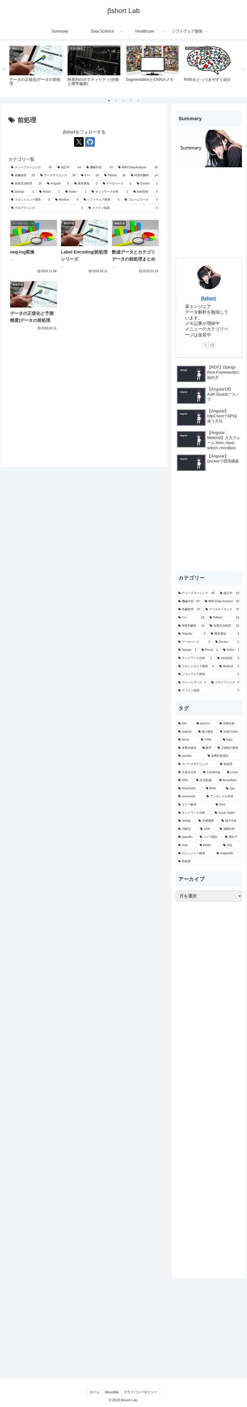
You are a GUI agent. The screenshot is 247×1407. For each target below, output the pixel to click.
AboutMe (112, 1392)
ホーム (95, 1392)
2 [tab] (116, 100)
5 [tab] (138, 100)
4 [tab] (130, 100)
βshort (208, 298)
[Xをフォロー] (79, 142)
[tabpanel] (35, 68)
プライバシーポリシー (141, 1392)
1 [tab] (109, 100)
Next (243, 69)
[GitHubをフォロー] (90, 142)
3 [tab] (123, 100)
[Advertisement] (84, 398)
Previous (3, 69)
